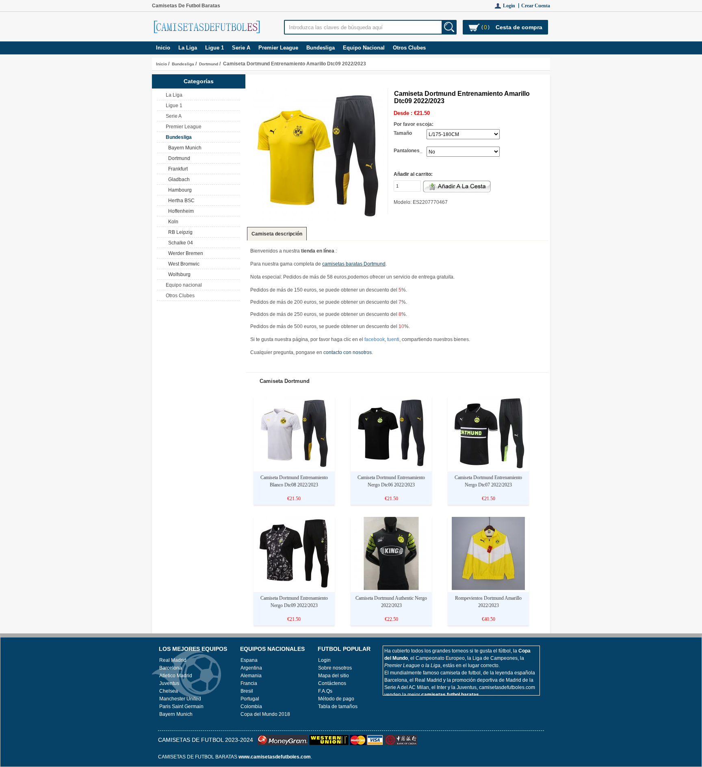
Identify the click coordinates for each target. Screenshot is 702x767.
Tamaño (403, 133)
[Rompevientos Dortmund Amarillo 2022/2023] (488, 588)
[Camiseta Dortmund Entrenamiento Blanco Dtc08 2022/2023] (294, 468)
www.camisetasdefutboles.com (274, 757)
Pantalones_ (408, 150)
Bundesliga (183, 64)
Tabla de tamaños (338, 706)
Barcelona (170, 668)
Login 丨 (512, 6)
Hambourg (179, 190)
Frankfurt (177, 169)
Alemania (251, 675)
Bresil (246, 691)
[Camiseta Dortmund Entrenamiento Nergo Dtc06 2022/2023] (391, 468)
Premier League (278, 48)
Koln (172, 222)
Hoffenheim (180, 211)
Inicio (163, 48)
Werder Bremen (184, 253)
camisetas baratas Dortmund (354, 264)
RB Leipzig (179, 232)
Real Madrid (172, 660)
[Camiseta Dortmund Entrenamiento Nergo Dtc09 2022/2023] (294, 588)
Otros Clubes (409, 48)
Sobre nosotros (335, 668)
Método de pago (336, 699)
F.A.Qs (325, 691)
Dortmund (208, 64)
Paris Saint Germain (181, 706)
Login (324, 660)
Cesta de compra (519, 27)
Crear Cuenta (535, 6)
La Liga (187, 48)
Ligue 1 (214, 48)
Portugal (249, 699)
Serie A (241, 48)
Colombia (251, 706)
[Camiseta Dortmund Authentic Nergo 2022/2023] (391, 588)
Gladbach (178, 179)
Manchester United (180, 699)
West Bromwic (182, 264)
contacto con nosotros (347, 352)
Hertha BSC (180, 200)
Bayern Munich (184, 148)
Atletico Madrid (175, 675)
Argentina (251, 668)
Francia (248, 683)
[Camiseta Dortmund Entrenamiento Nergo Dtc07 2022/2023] (488, 468)
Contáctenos (332, 683)
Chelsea (168, 691)
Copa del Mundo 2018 (265, 714)
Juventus (169, 683)
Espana (249, 660)
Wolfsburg (178, 274)
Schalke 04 (179, 243)
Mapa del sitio (333, 675)
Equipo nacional (364, 48)
